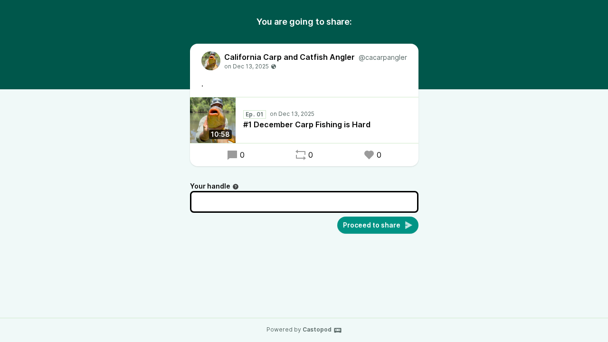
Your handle (210, 186)
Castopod (317, 329)
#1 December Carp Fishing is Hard (306, 124)
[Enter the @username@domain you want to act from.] (235, 186)
